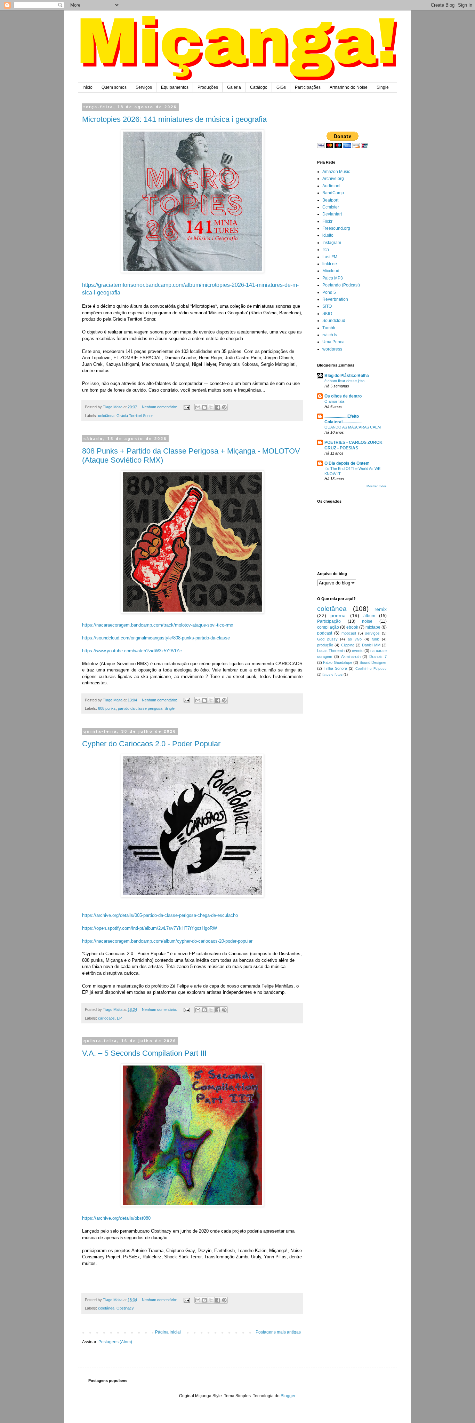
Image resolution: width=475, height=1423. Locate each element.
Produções (208, 87)
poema (338, 615)
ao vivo (355, 639)
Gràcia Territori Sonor (134, 416)
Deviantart (332, 214)
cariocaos (106, 1018)
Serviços (144, 87)
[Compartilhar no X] (211, 407)
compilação (328, 627)
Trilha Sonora (335, 668)
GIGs (281, 87)
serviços (372, 633)
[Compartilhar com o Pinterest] (224, 407)
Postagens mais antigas (278, 1332)
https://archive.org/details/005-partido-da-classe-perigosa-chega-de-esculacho (160, 915)
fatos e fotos (332, 674)
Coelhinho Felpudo (371, 668)
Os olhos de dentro (343, 396)
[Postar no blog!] (204, 407)
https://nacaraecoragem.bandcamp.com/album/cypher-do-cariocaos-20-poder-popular (167, 941)
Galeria (234, 87)
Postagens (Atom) (115, 1341)
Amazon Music (336, 171)
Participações (308, 87)
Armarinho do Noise (349, 87)
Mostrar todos (377, 486)
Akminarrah (351, 656)
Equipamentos (174, 87)
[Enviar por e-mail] (197, 407)
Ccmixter (330, 207)
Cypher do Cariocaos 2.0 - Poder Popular (151, 743)
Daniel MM (371, 645)
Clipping (347, 645)
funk (375, 639)
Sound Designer (373, 662)
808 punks (107, 708)
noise (367, 621)
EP (119, 1018)
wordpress (332, 349)
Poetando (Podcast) (341, 285)
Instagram (331, 242)
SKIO (327, 313)
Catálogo (258, 87)
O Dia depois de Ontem (347, 463)
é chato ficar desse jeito (344, 381)
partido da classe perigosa (140, 708)
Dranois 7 (378, 656)
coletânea (106, 416)
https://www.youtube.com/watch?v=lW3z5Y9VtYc (132, 650)
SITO (327, 306)
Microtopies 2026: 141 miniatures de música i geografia (174, 119)
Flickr (327, 221)
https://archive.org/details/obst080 (116, 1218)
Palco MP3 (332, 278)
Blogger (288, 1395)
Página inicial (168, 1332)
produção (325, 645)
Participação (329, 621)
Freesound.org (336, 228)
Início (87, 87)
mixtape (372, 627)
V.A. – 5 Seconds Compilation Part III (144, 1053)
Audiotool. (331, 185)
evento (357, 650)
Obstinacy (125, 1308)
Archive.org (333, 178)
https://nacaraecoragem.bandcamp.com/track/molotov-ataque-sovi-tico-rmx (157, 625)
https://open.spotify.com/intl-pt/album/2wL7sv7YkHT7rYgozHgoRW (149, 928)
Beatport (330, 200)
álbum (369, 615)
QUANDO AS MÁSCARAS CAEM (352, 427)
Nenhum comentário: (160, 407)
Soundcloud (333, 320)
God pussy (327, 639)
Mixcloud (330, 270)
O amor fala (334, 401)
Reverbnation (335, 299)
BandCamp (333, 192)
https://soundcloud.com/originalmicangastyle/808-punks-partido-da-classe (156, 637)
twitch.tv (329, 334)
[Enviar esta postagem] (186, 407)
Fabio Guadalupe (337, 662)
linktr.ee (329, 263)
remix (381, 609)
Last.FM (329, 256)
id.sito (327, 235)
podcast (324, 633)
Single (383, 87)
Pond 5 (329, 292)
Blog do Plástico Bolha (346, 375)
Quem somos (114, 87)
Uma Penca (333, 341)
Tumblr (329, 327)
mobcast (348, 633)
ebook (352, 627)
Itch (325, 249)
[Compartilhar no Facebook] (217, 407)
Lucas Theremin (331, 650)
